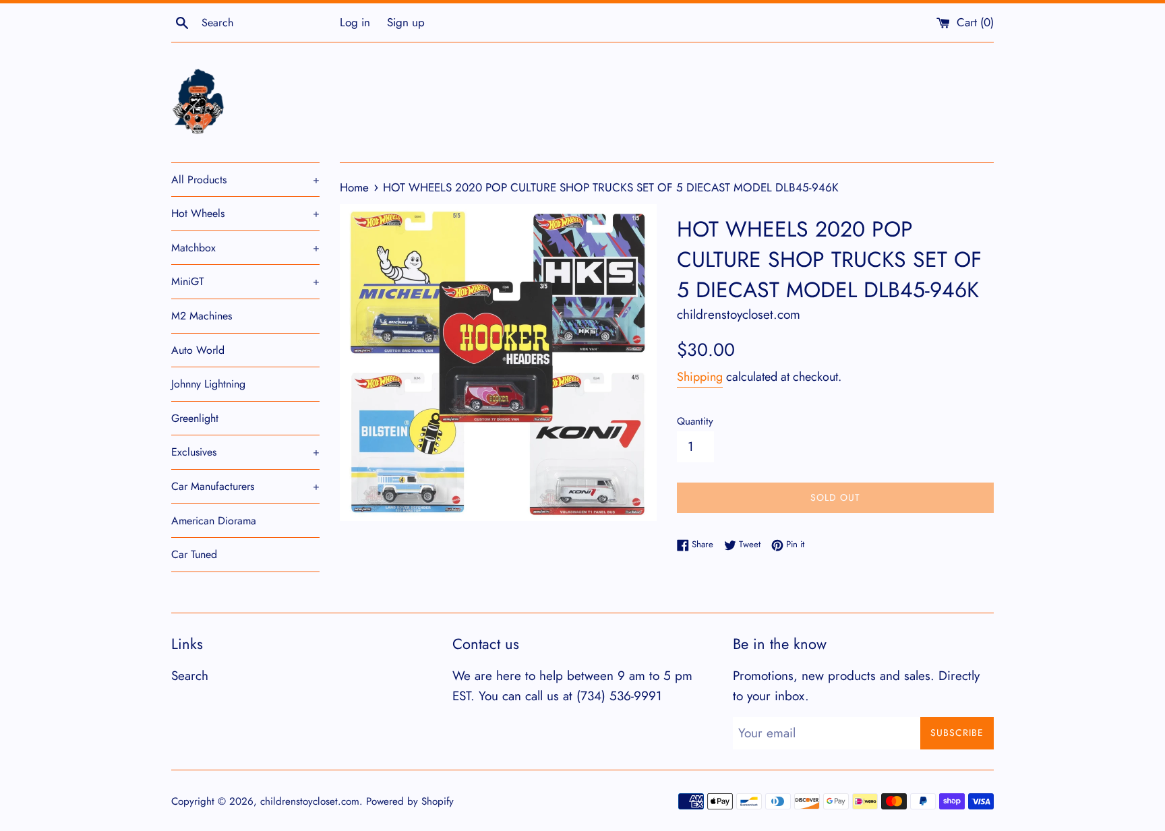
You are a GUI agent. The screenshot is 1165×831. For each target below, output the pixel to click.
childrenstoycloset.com (309, 801)
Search (189, 676)
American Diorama (213, 520)
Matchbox (245, 247)
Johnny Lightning (208, 384)
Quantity (695, 421)
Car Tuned (194, 554)
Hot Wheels (245, 213)
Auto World (198, 350)
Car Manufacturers (245, 486)
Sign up (406, 22)
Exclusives (245, 452)
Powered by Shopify (410, 801)
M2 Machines (201, 316)
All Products (245, 179)
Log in (355, 22)
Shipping (700, 377)
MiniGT (245, 281)
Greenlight (194, 418)
